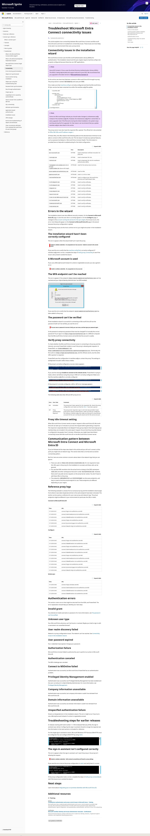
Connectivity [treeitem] (9, 68)
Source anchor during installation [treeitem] (11, 78)
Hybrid (76, 23)
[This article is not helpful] (142, 47)
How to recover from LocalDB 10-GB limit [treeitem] (14, 100)
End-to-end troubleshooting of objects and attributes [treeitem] (14, 121)
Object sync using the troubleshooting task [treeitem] (11, 82)
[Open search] (142, 13)
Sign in (146, 13)
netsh (80, 735)
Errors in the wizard (133, 29)
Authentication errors (133, 36)
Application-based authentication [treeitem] (10, 111)
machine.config (65, 85)
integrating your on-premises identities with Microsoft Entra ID (77, 788)
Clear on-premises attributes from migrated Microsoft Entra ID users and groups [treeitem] (14, 127)
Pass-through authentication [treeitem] (13, 89)
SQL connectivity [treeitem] (10, 104)
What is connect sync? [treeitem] (10, 39)
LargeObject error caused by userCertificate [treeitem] (13, 96)
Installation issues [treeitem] (10, 115)
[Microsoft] (3, 14)
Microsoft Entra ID (68, 23)
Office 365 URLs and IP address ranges (61, 132)
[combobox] (12, 25)
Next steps (130, 42)
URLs (85, 407)
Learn (49, 23)
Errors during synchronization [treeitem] (13, 71)
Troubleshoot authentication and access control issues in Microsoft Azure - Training (70, 802)
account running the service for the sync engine (71, 220)
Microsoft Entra (57, 23)
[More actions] (100, 23)
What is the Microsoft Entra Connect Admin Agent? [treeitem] (13, 55)
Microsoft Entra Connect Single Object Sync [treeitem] (14, 64)
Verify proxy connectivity (85, 252)
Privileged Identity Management (57, 685)
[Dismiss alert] (147, 3)
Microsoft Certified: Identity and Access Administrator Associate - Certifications (69, 811)
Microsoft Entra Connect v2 (79, 75)
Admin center (143, 18)
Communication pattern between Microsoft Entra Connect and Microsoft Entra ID (136, 33)
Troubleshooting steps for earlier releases (136, 39)
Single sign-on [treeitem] (9, 92)
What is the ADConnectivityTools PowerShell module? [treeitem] (14, 59)
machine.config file (74, 250)
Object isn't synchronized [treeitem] (12, 74)
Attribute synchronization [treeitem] (12, 107)
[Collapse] (23, 22)
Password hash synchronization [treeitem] (14, 86)
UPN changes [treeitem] (9, 117)
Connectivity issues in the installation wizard (134, 26)
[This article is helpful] (141, 47)
